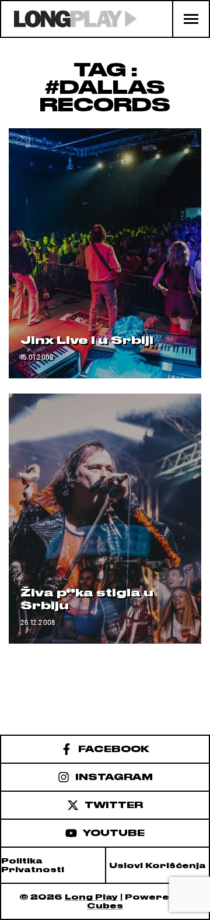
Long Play (91, 897)
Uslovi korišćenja (157, 865)
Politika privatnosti (32, 865)
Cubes (105, 905)
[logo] (69, 18)
